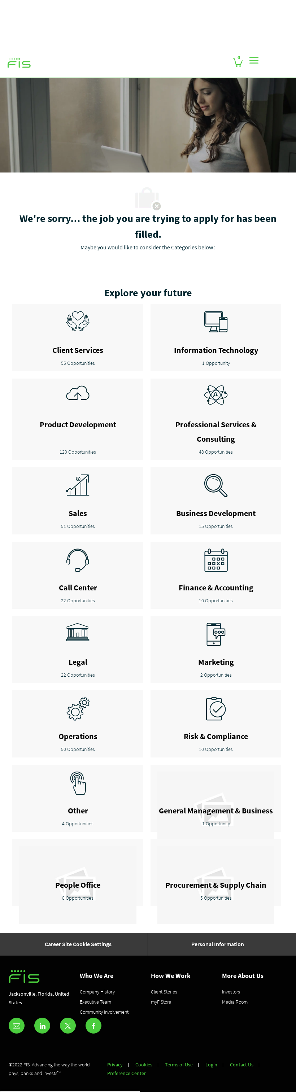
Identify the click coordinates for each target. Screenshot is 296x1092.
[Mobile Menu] (253, 60)
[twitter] (68, 1026)
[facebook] (93, 1026)
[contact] (17, 1026)
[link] (19, 63)
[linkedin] (42, 1026)
